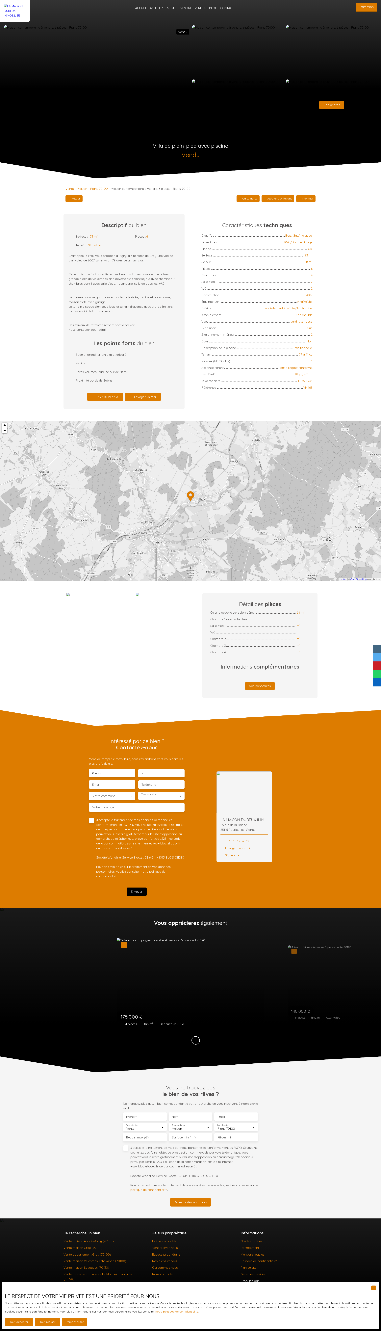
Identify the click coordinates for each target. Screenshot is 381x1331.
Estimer (171, 8)
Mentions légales (253, 1254)
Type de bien (178, 1125)
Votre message (103, 807)
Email (95, 784)
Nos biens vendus (164, 1261)
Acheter (156, 8)
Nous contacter (163, 1274)
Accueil (141, 8)
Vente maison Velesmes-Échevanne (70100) (95, 1261)
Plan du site (249, 1267)
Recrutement (250, 1248)
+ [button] (5, 425)
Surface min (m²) (184, 1137)
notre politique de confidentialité (176, 1311)
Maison (82, 189)
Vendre (186, 8)
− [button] (5, 430)
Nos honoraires (252, 1241)
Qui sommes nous (165, 1267)
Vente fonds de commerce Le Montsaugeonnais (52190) (98, 1276)
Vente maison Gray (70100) (83, 1248)
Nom (144, 773)
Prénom (97, 773)
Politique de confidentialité (259, 1261)
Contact (227, 8)
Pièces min (225, 1137)
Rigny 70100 (99, 189)
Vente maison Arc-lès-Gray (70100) (89, 1241)
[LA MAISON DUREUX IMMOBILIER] (15, 8)
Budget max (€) (137, 1137)
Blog (213, 8)
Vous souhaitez (148, 794)
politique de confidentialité (148, 1190)
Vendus (200, 8)
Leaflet (343, 579)
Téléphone (148, 784)
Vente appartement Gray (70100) (87, 1254)
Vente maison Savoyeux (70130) (86, 1267)
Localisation (223, 1125)
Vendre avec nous (165, 1248)
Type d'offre (132, 1125)
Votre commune (103, 796)
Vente (69, 189)
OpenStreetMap (358, 579)
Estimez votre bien (165, 1241)
